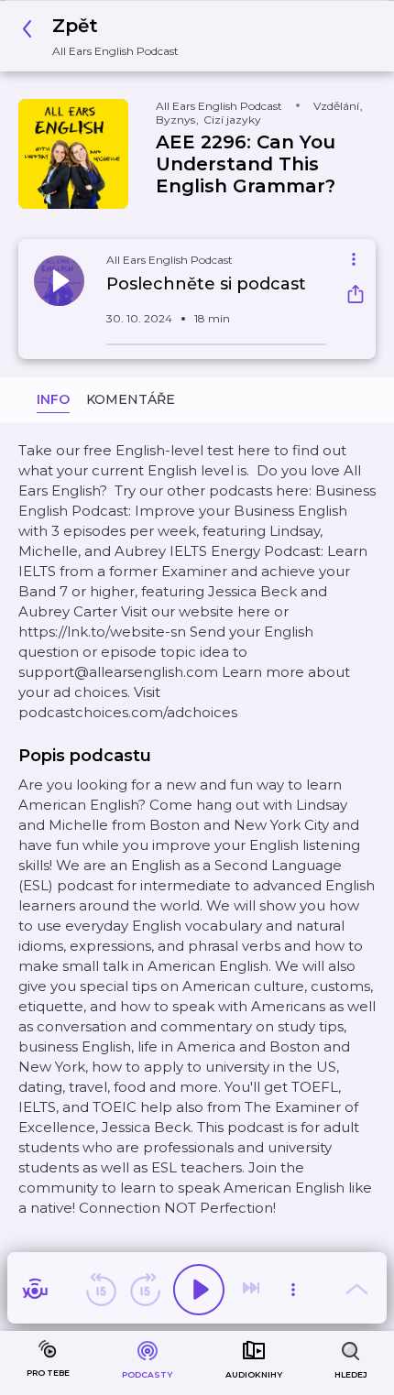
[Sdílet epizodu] (355, 296)
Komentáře (130, 399)
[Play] (199, 1290)
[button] (105, 36)
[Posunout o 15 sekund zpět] (101, 1290)
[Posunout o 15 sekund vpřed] (145, 1290)
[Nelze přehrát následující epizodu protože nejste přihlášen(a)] (253, 1290)
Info (53, 399)
